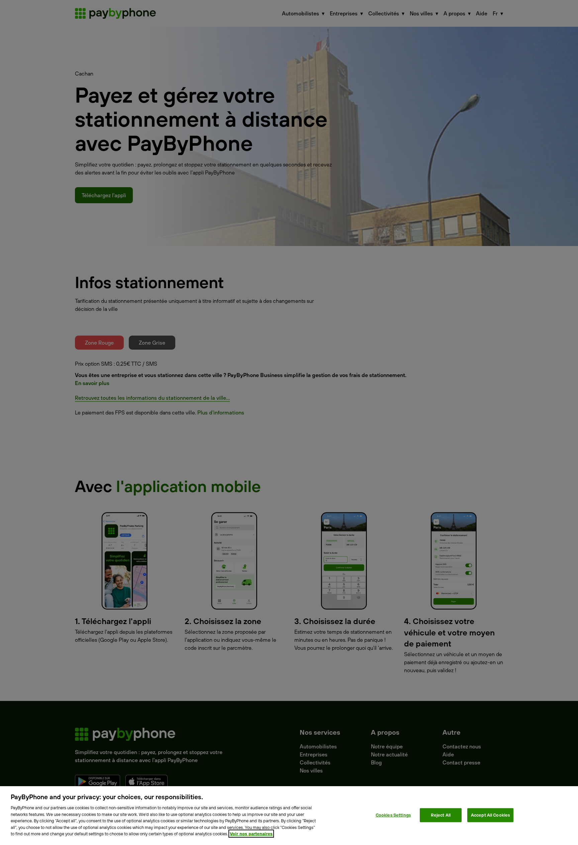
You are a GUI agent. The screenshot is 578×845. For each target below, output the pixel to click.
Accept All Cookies (490, 815)
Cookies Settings (393, 815)
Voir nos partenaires (251, 833)
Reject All (441, 815)
